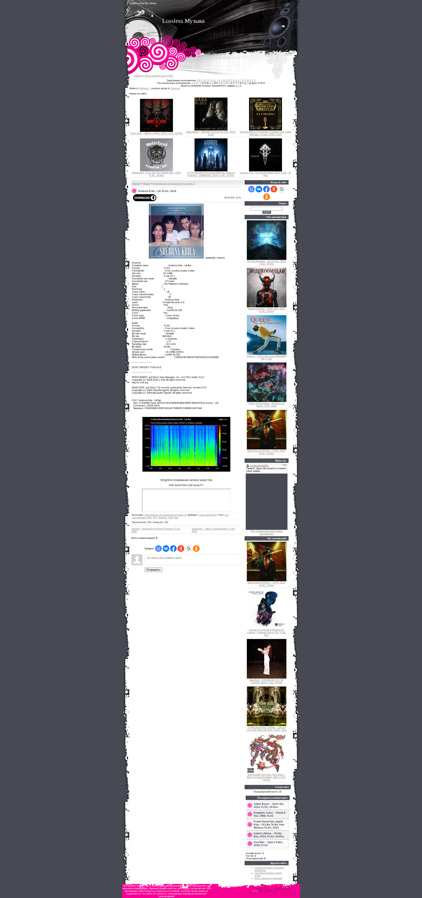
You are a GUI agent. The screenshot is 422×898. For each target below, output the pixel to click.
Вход (163, 75)
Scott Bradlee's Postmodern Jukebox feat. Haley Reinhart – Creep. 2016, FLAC (265, 133)
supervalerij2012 (207, 515)
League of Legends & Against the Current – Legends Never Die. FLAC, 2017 (266, 632)
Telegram (144, 88)
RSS (170, 75)
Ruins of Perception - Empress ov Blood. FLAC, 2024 (267, 404)
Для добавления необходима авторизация (266, 532)
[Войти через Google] (188, 548)
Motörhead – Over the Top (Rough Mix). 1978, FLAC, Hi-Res (156, 174)
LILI (226, 515)
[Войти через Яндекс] (181, 548)
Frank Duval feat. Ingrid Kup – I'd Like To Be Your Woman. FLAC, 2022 (269, 824)
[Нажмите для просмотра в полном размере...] (186, 470)
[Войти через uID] (158, 548)
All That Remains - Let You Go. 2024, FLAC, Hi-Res (266, 262)
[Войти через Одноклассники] (196, 548)
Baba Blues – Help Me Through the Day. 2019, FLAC (211, 133)
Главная (138, 75)
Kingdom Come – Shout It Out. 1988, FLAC (269, 814)
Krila (149, 517)
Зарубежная (139, 517)
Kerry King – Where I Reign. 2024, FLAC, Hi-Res (156, 133)
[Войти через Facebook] (173, 548)
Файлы (147, 183)
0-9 (239, 85)
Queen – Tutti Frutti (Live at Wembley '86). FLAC (266, 357)
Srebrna (162, 517)
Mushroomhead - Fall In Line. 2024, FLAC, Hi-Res (266, 310)
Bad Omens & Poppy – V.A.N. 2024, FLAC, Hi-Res (266, 452)
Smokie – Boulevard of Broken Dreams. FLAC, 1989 (156, 530)
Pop (155, 517)
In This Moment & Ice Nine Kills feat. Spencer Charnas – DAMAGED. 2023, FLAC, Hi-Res (211, 174)
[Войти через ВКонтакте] (166, 548)
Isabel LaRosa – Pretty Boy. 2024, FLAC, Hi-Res (269, 835)
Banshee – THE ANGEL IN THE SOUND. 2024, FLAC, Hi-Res (266, 681)
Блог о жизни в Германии (268, 878)
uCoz (255, 891)
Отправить (153, 569)
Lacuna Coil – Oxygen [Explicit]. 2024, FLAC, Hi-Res (265, 174)
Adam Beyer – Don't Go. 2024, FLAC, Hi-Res (269, 805)
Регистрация (152, 75)
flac (176, 517)
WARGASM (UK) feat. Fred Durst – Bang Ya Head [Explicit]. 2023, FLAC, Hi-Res (266, 777)
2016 (170, 517)
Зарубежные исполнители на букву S (174, 183)
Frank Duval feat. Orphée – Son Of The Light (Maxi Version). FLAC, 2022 (267, 728)
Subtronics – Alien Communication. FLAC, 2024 (214, 530)
